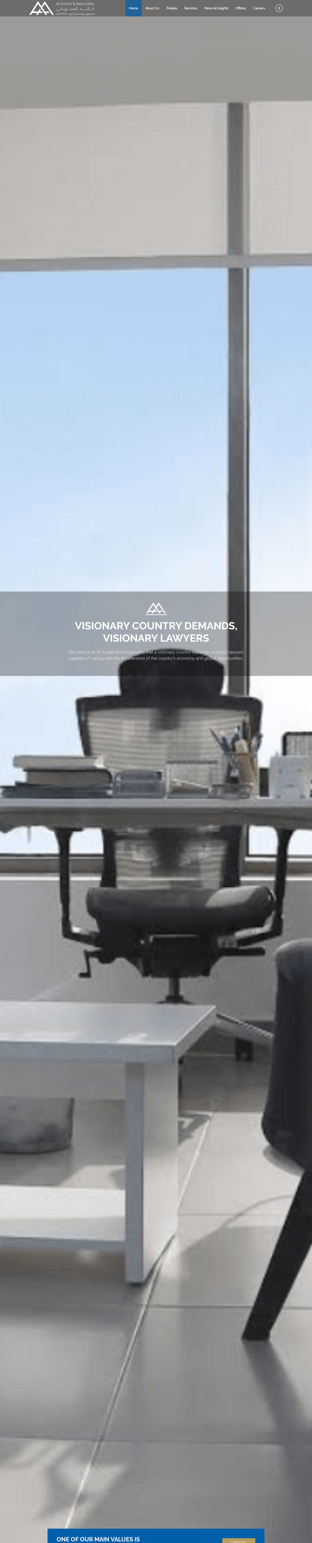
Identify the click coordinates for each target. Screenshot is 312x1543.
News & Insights (216, 8)
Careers (259, 8)
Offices (241, 8)
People (172, 8)
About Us (152, 8)
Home (133, 8)
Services (190, 8)
